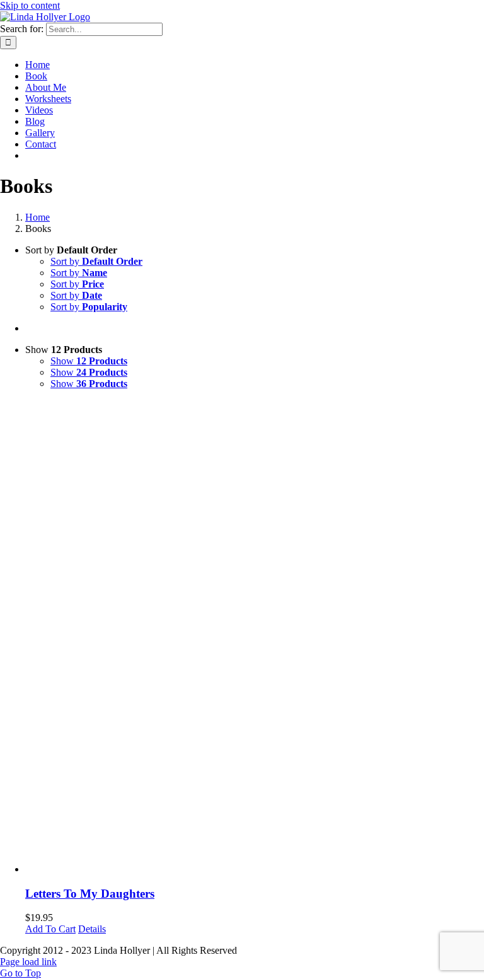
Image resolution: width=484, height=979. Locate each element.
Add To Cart (50, 929)
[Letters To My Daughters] (254, 637)
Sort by (96, 261)
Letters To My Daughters (89, 893)
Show (88, 361)
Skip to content (30, 5)
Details (92, 929)
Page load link (28, 961)
